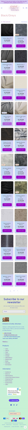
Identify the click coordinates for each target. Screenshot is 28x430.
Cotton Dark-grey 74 (7, 65)
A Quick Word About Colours (12, 377)
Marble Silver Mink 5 (20, 224)
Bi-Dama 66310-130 (7, 169)
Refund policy (9, 424)
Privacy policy (15, 424)
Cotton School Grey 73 (7, 117)
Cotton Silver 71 (7, 90)
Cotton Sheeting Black (7, 196)
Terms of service (23, 424)
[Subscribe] (23, 311)
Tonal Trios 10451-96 (21, 277)
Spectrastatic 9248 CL (7, 224)
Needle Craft (8, 359)
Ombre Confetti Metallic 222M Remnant (7, 250)
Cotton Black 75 (7, 38)
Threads (7, 355)
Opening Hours (9, 375)
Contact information (15, 426)
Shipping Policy (9, 379)
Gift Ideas (7, 362)
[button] (1, 8)
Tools (6, 352)
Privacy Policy (8, 382)
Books (6, 361)
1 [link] (10, 290)
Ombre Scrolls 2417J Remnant (7, 143)
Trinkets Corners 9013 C (20, 91)
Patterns (7, 354)
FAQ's (6, 384)
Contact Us (8, 372)
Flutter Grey (21, 38)
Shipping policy (7, 426)
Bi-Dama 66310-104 (21, 196)
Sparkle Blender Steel (21, 143)
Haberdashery (8, 357)
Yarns (6, 348)
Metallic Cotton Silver (7, 277)
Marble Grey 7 (21, 64)
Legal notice (22, 426)
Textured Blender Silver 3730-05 (20, 250)
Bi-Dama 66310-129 (21, 169)
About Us (7, 373)
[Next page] (17, 290)
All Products (8, 364)
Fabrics (7, 350)
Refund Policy (8, 380)
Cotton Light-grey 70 (21, 117)
